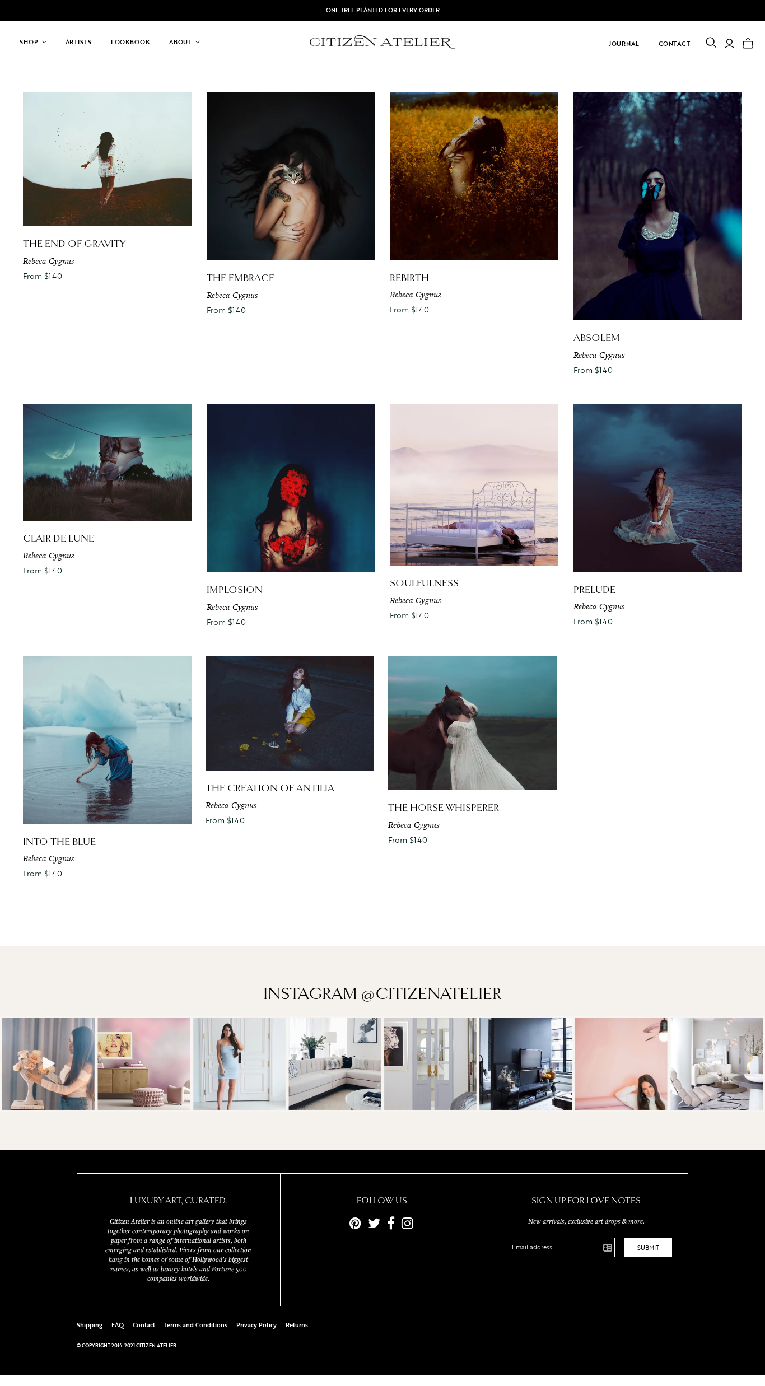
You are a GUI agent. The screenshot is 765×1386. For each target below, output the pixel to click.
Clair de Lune (58, 538)
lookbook (130, 42)
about (180, 42)
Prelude (594, 590)
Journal (624, 43)
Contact (675, 43)
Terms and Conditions (195, 1324)
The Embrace (240, 278)
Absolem (596, 338)
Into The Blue (59, 842)
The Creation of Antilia (270, 788)
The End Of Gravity (74, 244)
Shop (29, 42)
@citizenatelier (431, 994)
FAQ (117, 1324)
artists (79, 42)
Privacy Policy (256, 1324)
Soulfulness (424, 583)
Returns (297, 1324)
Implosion (235, 590)
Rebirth (409, 278)
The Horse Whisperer (443, 808)
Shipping (89, 1324)
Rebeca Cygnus (48, 261)
